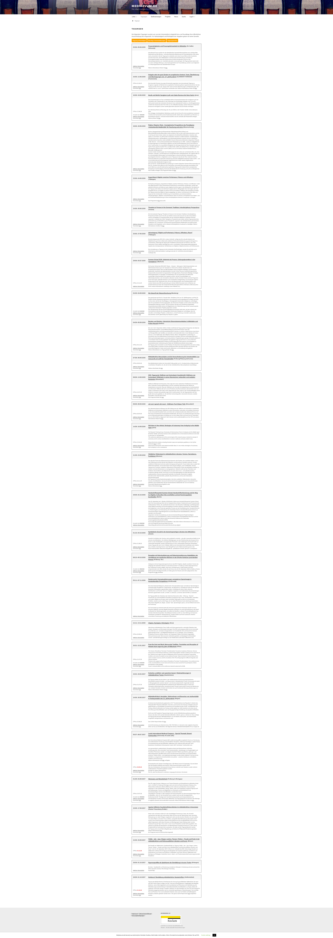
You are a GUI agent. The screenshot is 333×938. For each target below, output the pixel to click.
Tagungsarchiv (172, 40)
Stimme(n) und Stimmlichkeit (157, 779)
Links (133, 16)
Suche (184, 16)
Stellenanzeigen (156, 16)
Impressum (135, 913)
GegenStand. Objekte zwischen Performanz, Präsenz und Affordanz (170, 177)
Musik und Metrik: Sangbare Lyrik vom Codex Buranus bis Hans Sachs (171, 95)
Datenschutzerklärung (145, 913)
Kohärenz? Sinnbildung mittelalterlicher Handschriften (166, 877)
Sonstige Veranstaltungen (156, 40)
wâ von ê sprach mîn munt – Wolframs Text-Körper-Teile (166, 404)
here (155, 444)
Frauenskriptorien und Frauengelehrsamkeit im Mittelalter (167, 46)
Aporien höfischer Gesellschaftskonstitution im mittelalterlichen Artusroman (173, 807)
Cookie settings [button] (205, 935)
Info (140, 67)
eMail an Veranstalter (138, 66)
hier (166, 67)
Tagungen (144, 16)
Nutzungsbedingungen (138, 915)
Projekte (167, 16)
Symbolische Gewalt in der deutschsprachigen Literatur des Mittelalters (171, 532)
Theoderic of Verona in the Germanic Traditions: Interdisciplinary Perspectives (173, 207)
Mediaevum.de (144, 6)
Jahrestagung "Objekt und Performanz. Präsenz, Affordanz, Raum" (170, 232)
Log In (191, 16)
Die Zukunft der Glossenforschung (159, 293)
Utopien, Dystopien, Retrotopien (158, 623)
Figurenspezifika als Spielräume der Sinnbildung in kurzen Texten (169, 862)
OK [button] (214, 935)
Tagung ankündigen (139, 40)
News (176, 16)
